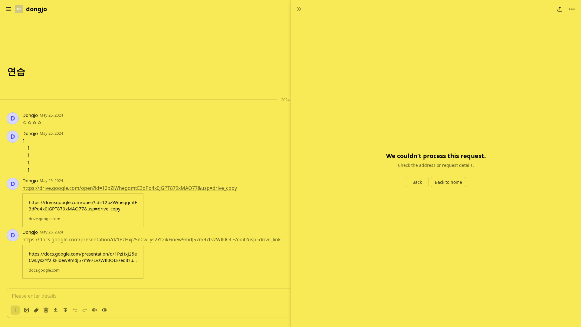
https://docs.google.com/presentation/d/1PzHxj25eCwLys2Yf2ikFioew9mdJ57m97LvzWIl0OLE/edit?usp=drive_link (151, 239)
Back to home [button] (448, 182)
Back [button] (417, 182)
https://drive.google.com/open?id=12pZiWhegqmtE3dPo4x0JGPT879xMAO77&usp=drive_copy (129, 188)
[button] (8, 9)
